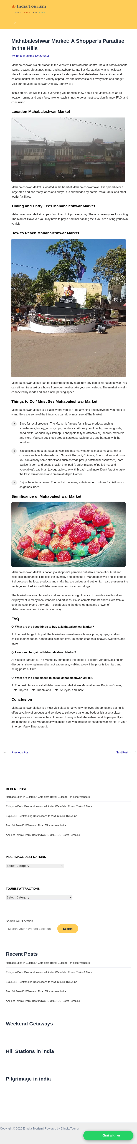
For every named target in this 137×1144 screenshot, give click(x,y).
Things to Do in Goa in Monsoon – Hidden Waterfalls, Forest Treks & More (49, 806)
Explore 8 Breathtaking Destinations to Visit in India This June (41, 816)
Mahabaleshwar (96, 69)
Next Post (124, 752)
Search (68, 928)
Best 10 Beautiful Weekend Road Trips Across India (36, 825)
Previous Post (18, 752)
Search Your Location (19, 921)
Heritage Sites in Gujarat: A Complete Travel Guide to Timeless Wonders (48, 796)
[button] (108, 1135)
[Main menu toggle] (13, 23)
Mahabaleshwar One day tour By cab (49, 83)
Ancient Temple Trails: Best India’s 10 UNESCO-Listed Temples (43, 835)
